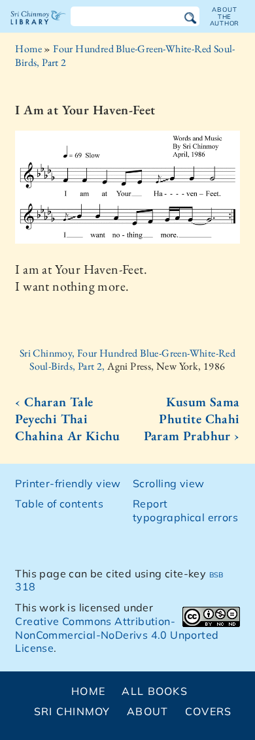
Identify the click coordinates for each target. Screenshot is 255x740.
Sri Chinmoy (72, 711)
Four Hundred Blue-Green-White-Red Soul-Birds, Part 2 (125, 55)
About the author (225, 16)
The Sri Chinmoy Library (38, 29)
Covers (208, 711)
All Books (155, 691)
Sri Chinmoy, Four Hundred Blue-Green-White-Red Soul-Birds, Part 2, (127, 360)
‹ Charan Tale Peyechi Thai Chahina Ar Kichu (67, 418)
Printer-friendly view (67, 483)
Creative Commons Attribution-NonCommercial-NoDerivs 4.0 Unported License (116, 635)
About (147, 711)
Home (28, 49)
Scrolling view (169, 483)
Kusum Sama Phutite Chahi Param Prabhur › (191, 418)
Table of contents (59, 503)
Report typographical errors (185, 510)
